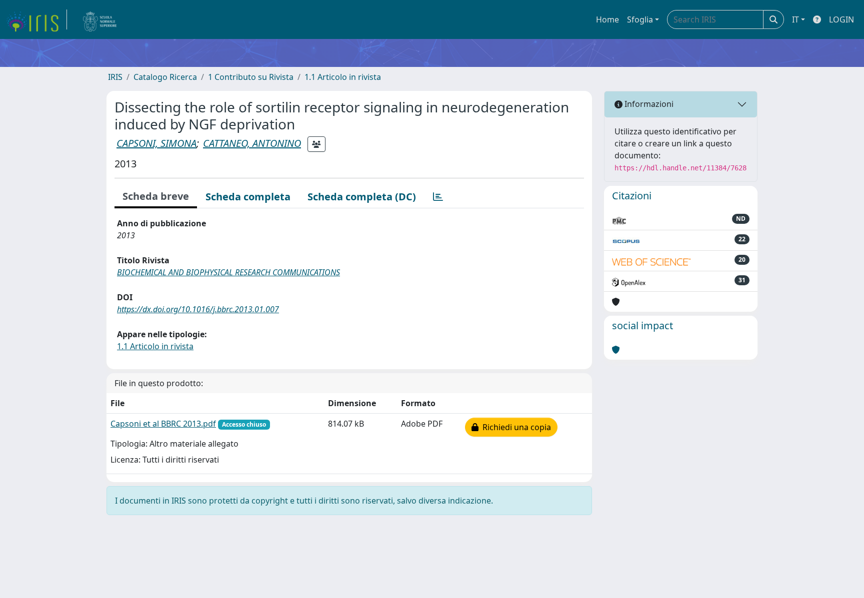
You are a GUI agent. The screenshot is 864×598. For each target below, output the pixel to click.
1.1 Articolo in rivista (342, 76)
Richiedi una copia (514, 427)
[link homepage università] (100, 19)
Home (607, 19)
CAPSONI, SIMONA (156, 143)
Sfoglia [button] (640, 19)
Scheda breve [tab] (155, 196)
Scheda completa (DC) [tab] (362, 196)
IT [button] (795, 19)
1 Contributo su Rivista (251, 76)
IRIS (115, 76)
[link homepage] (36, 19)
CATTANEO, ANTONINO (252, 143)
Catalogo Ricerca (165, 76)
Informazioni (648, 103)
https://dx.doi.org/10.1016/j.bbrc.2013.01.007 (198, 309)
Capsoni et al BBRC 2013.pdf (163, 423)
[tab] (438, 196)
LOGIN (841, 19)
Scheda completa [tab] (248, 196)
